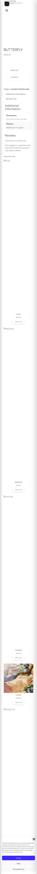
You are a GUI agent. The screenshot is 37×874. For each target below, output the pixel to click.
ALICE (18, 314)
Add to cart (14, 70)
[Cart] (7, 10)
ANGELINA (18, 482)
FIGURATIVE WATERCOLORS (10, 2)
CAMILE (18, 695)
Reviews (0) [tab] (11, 99)
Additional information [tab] (16, 94)
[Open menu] (7, 4)
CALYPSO (18, 650)
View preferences (18, 869)
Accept (18, 858)
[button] (34, 839)
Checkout (14, 77)
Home (6, 1)
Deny (18, 863)
